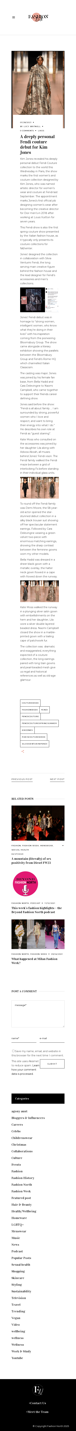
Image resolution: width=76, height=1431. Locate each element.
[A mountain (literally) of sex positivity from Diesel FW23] (38, 823)
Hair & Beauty (21, 1205)
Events (16, 1165)
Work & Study (21, 1351)
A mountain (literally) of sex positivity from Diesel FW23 (31, 861)
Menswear (46, 845)
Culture (16, 1158)
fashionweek (30, 710)
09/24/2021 (57, 954)
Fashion (16, 845)
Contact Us (38, 1403)
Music (15, 1238)
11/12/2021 (50, 903)
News (15, 1245)
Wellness (17, 1345)
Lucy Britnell (32, 126)
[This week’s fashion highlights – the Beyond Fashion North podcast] (38, 884)
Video (15, 1325)
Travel (16, 1305)
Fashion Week (30, 845)
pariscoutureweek (33, 737)
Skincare (17, 1278)
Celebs (16, 1131)
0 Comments (27, 131)
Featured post (21, 1198)
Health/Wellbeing (23, 1211)
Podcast (35, 903)
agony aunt (19, 1111)
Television (18, 1298)
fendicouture (30, 716)
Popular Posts (21, 1258)
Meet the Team (38, 1412)
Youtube (17, 1358)
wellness (17, 1338)
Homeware (19, 1218)
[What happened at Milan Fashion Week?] (38, 934)
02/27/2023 (17, 854)
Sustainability (21, 1291)
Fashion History (22, 1178)
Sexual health (20, 850)
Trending (18, 1311)
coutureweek (30, 703)
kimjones (27, 730)
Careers (17, 1125)
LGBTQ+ (17, 1225)
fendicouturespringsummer (39, 723)
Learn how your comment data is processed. (25, 1069)
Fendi (44, 710)
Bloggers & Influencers (28, 1118)
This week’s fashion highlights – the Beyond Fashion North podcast (36, 910)
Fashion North (20, 903)
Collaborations (22, 1151)
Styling (16, 1285)
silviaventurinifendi (34, 744)
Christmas (18, 1145)
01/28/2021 (25, 122)
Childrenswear (22, 1138)
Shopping (18, 1271)
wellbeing (18, 1331)
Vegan (15, 1318)
